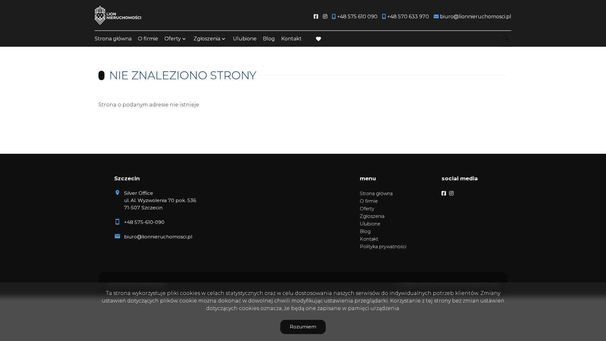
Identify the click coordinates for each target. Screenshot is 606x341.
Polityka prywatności (383, 246)
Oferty (172, 39)
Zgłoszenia (372, 216)
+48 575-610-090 (144, 222)
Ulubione (245, 39)
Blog (269, 39)
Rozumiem (303, 327)
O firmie (148, 39)
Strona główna (113, 39)
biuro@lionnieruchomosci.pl (158, 237)
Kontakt (291, 39)
